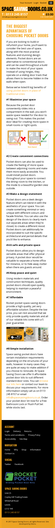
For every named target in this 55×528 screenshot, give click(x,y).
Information (35, 449)
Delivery (17, 431)
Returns (28, 431)
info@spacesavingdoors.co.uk (23, 397)
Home (7, 449)
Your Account (26, 2)
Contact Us (10, 453)
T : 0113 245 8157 (15, 14)
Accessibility (10, 439)
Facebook (19, 464)
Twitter (8, 464)
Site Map (23, 439)
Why (16, 449)
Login (36, 2)
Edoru (33, 524)
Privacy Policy (34, 435)
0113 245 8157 (12, 512)
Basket (43, 2)
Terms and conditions (15, 435)
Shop (24, 449)
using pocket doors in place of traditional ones (23, 92)
